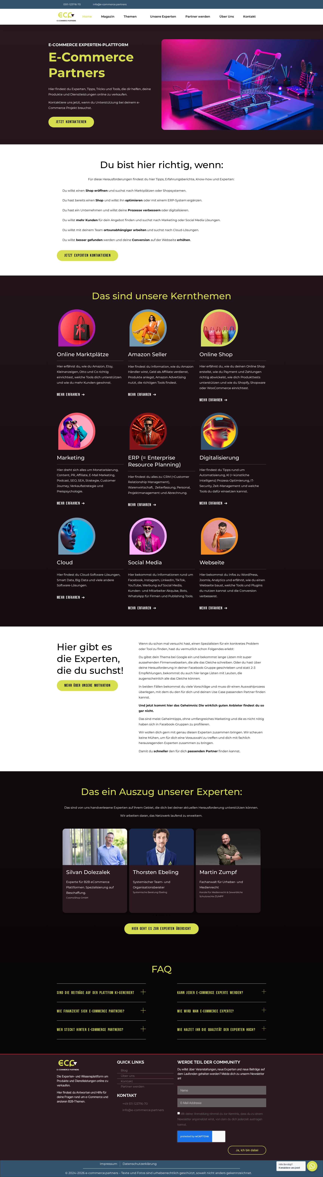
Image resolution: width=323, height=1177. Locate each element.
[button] (58, 869)
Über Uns (226, 16)
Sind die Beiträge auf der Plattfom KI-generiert (95, 992)
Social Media (145, 562)
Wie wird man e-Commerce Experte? (205, 1011)
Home (87, 16)
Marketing (71, 457)
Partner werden (197, 16)
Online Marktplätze (83, 354)
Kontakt (249, 16)
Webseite (211, 562)
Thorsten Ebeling (89, 872)
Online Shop (216, 354)
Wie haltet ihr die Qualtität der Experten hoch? (216, 1029)
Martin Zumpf (151, 872)
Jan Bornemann (221, 872)
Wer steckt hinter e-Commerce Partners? (90, 1029)
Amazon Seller (147, 354)
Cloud (65, 562)
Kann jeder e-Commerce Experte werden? (210, 992)
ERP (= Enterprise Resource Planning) (154, 461)
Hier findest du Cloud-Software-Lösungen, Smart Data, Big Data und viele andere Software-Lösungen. (88, 580)
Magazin (107, 16)
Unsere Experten (163, 16)
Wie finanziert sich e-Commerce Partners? (90, 1011)
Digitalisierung (219, 457)
